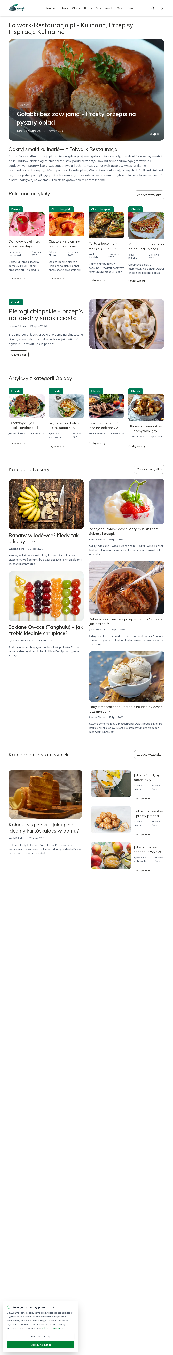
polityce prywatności (53, 1328)
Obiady (76, 8)
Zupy (130, 8)
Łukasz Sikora (136, 436)
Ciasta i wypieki (104, 8)
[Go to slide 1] (151, 134)
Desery (88, 8)
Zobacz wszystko (149, 195)
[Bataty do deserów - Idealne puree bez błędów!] (86, 90)
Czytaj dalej (18, 354)
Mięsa (120, 8)
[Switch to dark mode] (161, 8)
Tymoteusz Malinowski (21, 640)
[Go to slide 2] (155, 134)
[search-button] (152, 8)
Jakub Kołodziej (25, 130)
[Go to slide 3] (158, 134)
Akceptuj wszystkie (40, 1344)
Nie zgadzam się (40, 1336)
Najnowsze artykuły (57, 8)
